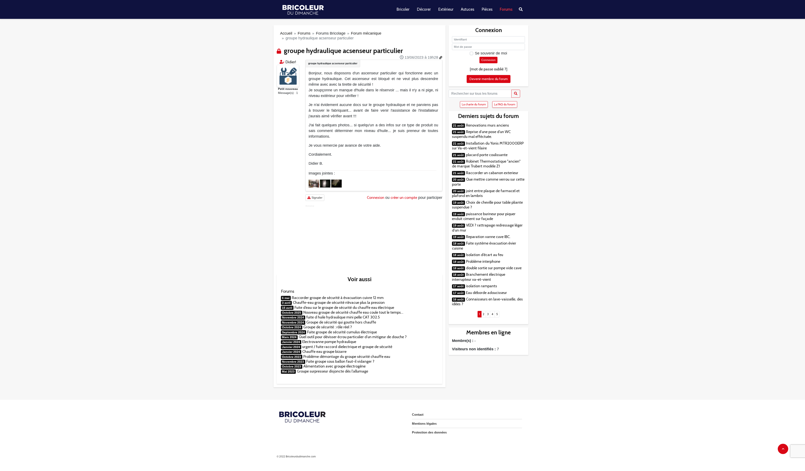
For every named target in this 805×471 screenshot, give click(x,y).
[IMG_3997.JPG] (325, 183)
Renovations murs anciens (487, 125)
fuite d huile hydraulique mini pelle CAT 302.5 (343, 317)
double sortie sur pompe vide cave (494, 268)
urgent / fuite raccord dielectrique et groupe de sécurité (347, 346)
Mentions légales (424, 423)
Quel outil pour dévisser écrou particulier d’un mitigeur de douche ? (353, 337)
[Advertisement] (373, 236)
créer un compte (404, 197)
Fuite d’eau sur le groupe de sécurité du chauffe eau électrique (344, 307)
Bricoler (402, 9)
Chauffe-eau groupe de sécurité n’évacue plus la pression (339, 302)
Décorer (424, 9)
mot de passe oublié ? (488, 69)
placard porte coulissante (487, 155)
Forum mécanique (366, 33)
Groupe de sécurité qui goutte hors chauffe (341, 322)
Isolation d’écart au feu (484, 254)
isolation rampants (481, 286)
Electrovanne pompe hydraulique (329, 341)
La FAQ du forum (504, 104)
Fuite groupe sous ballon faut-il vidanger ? (340, 361)
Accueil (286, 33)
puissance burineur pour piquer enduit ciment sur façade (483, 216)
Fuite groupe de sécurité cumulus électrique (342, 332)
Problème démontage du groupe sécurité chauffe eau (346, 356)
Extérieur (445, 9)
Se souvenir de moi (491, 53)
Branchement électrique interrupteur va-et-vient (478, 277)
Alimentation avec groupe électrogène (334, 366)
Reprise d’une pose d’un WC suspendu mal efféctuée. (481, 134)
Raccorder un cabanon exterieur (492, 173)
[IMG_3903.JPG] (336, 183)
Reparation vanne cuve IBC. (488, 236)
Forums (506, 9)
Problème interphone (483, 261)
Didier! (291, 62)
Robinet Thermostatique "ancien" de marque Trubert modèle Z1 (486, 163)
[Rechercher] (515, 94)
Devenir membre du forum (488, 79)
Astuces (467, 9)
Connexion (375, 197)
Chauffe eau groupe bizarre (324, 351)
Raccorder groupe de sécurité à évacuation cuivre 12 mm (338, 297)
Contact (417, 414)
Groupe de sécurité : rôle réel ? (327, 327)
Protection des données (429, 432)
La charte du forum (474, 104)
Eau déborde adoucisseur (486, 292)
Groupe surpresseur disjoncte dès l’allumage (332, 371)
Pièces (487, 9)
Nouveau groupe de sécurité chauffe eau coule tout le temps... (353, 312)
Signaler (316, 197)
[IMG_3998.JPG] (314, 183)
